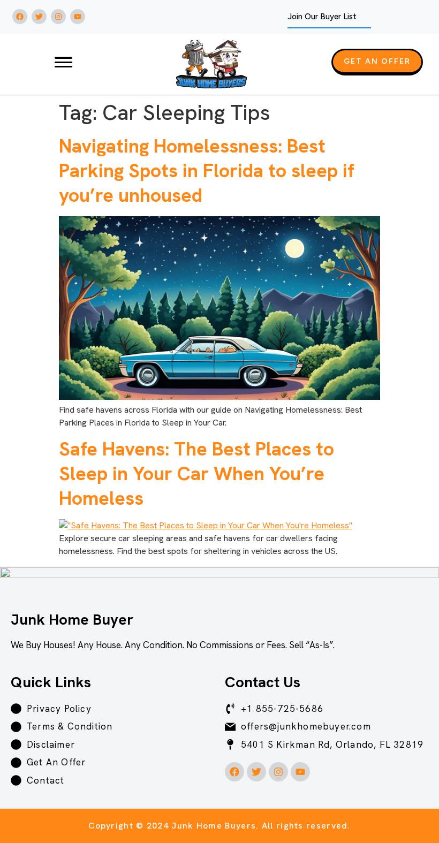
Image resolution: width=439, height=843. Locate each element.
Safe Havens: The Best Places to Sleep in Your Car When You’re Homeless (196, 473)
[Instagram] (58, 16)
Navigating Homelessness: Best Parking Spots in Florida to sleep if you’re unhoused (206, 170)
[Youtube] (77, 16)
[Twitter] (39, 16)
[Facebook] (19, 16)
